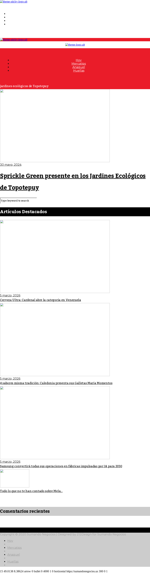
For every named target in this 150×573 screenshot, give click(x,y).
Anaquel (13, 20)
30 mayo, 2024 (10, 164)
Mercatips (14, 17)
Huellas (12, 24)
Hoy (10, 14)
